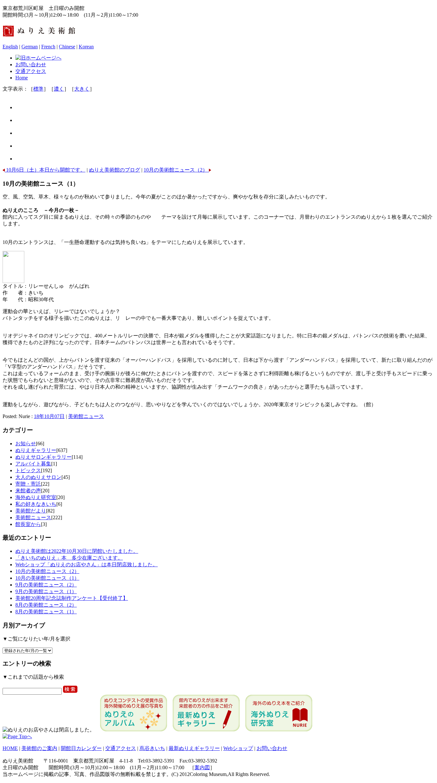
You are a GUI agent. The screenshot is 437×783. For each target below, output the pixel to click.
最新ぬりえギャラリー (194, 748)
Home (21, 77)
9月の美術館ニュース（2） (46, 584)
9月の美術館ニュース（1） (46, 591)
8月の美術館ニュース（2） (46, 605)
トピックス (28, 470)
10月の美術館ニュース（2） (176, 170)
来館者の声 (28, 490)
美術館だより (30, 510)
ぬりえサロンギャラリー (43, 457)
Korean (86, 46)
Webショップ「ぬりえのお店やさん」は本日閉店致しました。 (86, 564)
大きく (82, 89)
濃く (59, 89)
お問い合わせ (30, 64)
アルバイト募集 (33, 463)
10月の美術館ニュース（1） (47, 578)
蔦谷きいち (152, 748)
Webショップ (238, 748)
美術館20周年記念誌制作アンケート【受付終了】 (71, 598)
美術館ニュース (86, 416)
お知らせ (25, 443)
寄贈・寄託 (28, 484)
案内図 (202, 767)
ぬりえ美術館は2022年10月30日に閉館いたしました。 (76, 551)
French (48, 46)
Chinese (67, 46)
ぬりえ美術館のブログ (114, 170)
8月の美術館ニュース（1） (46, 611)
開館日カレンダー (81, 748)
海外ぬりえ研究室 (35, 497)
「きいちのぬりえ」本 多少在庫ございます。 (69, 558)
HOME (10, 748)
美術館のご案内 (39, 748)
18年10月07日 (49, 416)
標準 (38, 89)
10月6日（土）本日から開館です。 (45, 170)
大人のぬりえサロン (38, 477)
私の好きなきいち (35, 504)
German (29, 46)
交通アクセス (30, 71)
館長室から (28, 524)
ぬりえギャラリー (35, 450)
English (10, 46)
